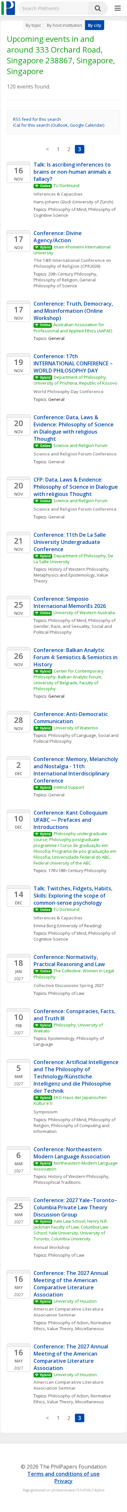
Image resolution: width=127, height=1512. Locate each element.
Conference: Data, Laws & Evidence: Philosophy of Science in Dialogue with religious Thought (74, 428)
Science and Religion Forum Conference (75, 454)
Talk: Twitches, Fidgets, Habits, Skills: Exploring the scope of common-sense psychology (74, 895)
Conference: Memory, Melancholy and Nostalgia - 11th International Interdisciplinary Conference (77, 770)
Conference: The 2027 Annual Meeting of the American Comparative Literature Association (71, 1283)
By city (94, 25)
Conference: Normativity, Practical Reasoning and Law (69, 960)
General (56, 462)
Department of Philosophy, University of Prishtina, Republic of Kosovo (75, 380)
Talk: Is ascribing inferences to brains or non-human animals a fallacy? (73, 172)
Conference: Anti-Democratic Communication (71, 717)
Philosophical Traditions (57, 1182)
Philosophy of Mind (67, 209)
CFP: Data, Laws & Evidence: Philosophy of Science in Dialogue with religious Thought (76, 487)
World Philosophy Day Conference (69, 391)
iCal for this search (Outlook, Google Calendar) (58, 125)
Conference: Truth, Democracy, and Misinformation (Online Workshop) (74, 311)
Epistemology (61, 1038)
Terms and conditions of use (63, 1473)
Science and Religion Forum (80, 445)
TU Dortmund (66, 185)
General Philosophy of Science (65, 283)
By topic (33, 25)
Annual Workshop (52, 1247)
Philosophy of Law (66, 993)
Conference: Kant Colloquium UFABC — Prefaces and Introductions (71, 820)
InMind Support (69, 787)
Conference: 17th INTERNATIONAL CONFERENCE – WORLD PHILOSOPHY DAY (74, 363)
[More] (117, 8)
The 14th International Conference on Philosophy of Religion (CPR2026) (73, 263)
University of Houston (75, 1301)
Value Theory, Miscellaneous (75, 1328)
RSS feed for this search (37, 119)
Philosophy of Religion (56, 280)
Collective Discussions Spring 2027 (69, 985)
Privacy (63, 1481)
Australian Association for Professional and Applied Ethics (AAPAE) (73, 327)
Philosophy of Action (68, 1323)
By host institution (64, 25)
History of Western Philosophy (78, 569)
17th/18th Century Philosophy (77, 870)
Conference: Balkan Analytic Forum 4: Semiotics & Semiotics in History (76, 657)
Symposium (45, 1112)
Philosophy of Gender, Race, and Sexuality (75, 623)
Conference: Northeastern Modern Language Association (72, 1153)
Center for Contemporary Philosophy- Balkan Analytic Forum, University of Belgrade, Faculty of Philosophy (69, 680)
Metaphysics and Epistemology (64, 575)
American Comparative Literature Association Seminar (69, 1312)
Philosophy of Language (72, 735)
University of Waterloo (76, 728)
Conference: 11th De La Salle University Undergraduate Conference (70, 542)
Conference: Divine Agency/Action (58, 237)
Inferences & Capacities (58, 194)
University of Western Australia (84, 612)
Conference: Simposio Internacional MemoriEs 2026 (70, 602)
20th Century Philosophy (72, 274)
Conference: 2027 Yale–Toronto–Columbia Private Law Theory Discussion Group (75, 1207)
